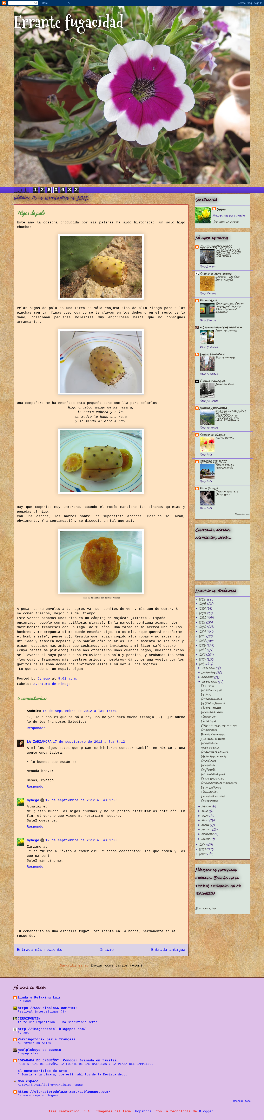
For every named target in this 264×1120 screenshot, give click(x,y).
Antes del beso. (225, 384)
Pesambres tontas (213, 756)
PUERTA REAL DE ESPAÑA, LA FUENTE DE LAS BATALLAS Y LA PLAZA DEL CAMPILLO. (85, 1064)
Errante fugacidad (69, 22)
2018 (202, 635)
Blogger (206, 1111)
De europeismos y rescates (219, 783)
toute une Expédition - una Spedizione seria (58, 1022)
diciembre (209, 667)
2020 (203, 626)
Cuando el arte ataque (216, 273)
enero (206, 838)
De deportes (209, 800)
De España (208, 769)
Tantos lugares (226, 357)
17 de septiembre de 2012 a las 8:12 (89, 742)
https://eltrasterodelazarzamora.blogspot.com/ (64, 1092)
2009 (203, 853)
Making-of (208, 716)
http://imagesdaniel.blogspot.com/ (52, 1029)
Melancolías (209, 791)
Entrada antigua (168, 950)
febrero (208, 834)
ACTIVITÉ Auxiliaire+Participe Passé (50, 1085)
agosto (207, 806)
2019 (203, 631)
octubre (208, 677)
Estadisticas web (205, 908)
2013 (203, 659)
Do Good (24, 1001)
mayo (205, 820)
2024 (202, 608)
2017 (202, 640)
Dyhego (33, 800)
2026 (203, 599)
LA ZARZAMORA (39, 742)
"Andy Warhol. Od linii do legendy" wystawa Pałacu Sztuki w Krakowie (230, 308)
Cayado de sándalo (212, 434)
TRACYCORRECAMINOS (216, 246)
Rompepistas (28, 1053)
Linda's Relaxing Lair (39, 998)
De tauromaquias (213, 774)
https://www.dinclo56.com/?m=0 (48, 1008)
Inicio (107, 950)
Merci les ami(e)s (226, 330)
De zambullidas (211, 699)
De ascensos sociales (214, 752)
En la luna (208, 721)
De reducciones (211, 690)
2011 (202, 844)
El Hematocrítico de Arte (42, 1071)
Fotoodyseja (208, 300)
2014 (202, 654)
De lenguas (208, 765)
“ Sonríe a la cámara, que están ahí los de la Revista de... (72, 1074)
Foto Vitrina (209, 488)
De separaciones (212, 712)
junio (205, 815)
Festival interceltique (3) (42, 1012)
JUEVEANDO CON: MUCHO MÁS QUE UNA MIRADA (228, 252)
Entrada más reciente (39, 950)
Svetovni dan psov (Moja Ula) (227, 493)
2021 (202, 622)
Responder (36, 728)
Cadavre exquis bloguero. (40, 1095)
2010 (202, 849)
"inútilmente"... (225, 437)
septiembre (210, 681)
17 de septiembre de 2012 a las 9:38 (81, 840)
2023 (203, 612)
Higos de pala (210, 747)
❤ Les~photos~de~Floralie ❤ (221, 327)
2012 (202, 663)
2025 (203, 603)
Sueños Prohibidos (212, 354)
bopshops (143, 1111)
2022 (203, 617)
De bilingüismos (211, 787)
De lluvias (207, 685)
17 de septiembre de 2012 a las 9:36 (81, 800)
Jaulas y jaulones (213, 734)
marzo (207, 829)
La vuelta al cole (213, 796)
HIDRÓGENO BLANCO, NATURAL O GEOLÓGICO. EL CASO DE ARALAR (231, 415)
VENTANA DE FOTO (213, 461)
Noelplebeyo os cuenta (39, 1050)
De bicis (206, 694)
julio (205, 810)
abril (206, 824)
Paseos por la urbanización (225, 466)
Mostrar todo (242, 514)
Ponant (23, 1033)
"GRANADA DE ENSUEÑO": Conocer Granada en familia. (68, 1060)
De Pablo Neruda (213, 703)
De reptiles (209, 730)
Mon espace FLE (32, 1081)
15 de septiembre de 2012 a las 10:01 (79, 711)
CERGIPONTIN (29, 1019)
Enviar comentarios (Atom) (116, 966)
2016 (203, 645)
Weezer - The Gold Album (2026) (228, 278)
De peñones (208, 761)
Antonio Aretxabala (213, 408)
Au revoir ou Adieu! (35, 1043)
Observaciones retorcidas (219, 725)
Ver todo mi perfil (225, 222)
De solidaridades (212, 778)
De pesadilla (209, 743)
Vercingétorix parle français (46, 1039)
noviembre (209, 672)
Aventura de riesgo (52, 684)
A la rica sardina (213, 738)
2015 (203, 649)
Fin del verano (211, 707)
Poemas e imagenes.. (213, 381)
